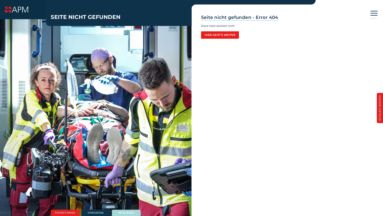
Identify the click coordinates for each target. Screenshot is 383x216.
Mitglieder (126, 212)
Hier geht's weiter (220, 35)
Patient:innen (65, 212)
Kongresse (96, 212)
